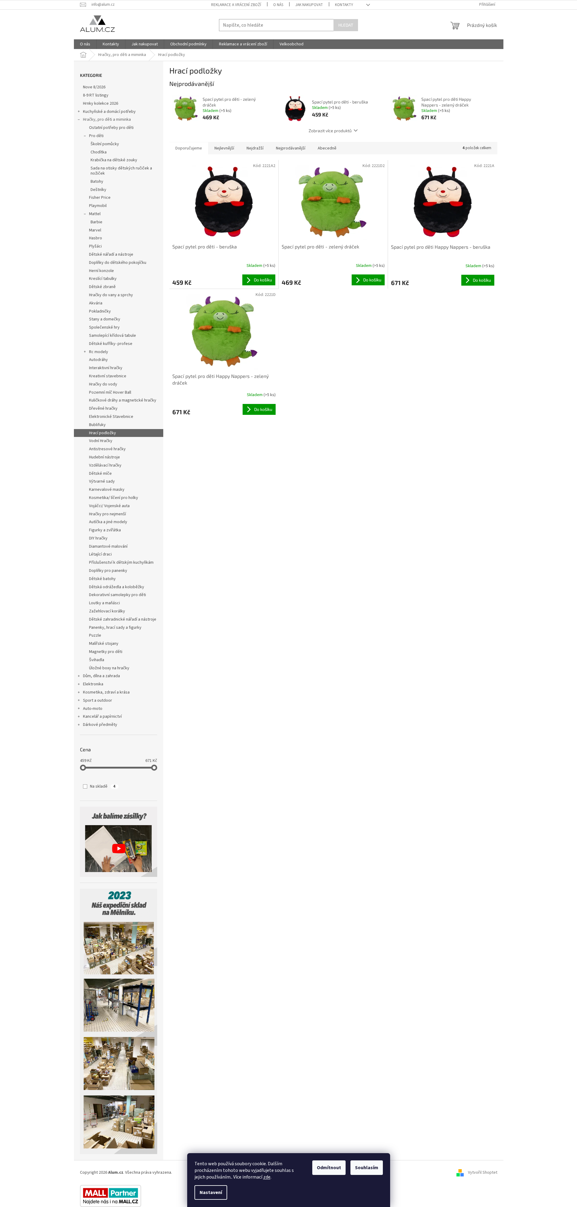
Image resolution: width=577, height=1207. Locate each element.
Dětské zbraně (102, 287)
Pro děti (96, 136)
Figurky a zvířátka (105, 530)
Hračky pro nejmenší (107, 514)
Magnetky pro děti (105, 652)
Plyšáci (95, 246)
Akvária (95, 303)
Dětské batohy (102, 579)
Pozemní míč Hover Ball (110, 392)
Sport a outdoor (97, 700)
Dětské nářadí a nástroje (111, 254)
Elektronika (93, 684)
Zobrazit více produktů (330, 130)
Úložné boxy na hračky (109, 668)
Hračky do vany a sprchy (111, 295)
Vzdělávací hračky (105, 465)
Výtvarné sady (102, 481)
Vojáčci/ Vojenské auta (109, 506)
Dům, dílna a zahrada (101, 676)
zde (266, 1177)
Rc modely (98, 352)
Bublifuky (97, 425)
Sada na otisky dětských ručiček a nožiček (121, 170)
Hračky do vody (103, 384)
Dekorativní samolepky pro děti (117, 595)
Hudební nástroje (104, 457)
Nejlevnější (224, 148)
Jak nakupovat (309, 5)
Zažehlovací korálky (107, 611)
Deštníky (98, 190)
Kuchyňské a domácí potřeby (109, 112)
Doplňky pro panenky (108, 571)
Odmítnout (329, 1167)
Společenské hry (104, 327)
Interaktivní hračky (105, 368)
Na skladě (102, 786)
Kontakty (344, 5)
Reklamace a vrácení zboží (236, 5)
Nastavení (211, 1192)
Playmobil (98, 206)
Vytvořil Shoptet (482, 1172)
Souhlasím (366, 1167)
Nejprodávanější (290, 148)
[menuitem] (85, 44)
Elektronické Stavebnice (111, 417)
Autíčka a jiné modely (108, 522)
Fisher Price (100, 198)
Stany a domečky (104, 319)
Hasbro (95, 238)
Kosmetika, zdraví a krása (106, 692)
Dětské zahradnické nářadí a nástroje (122, 619)
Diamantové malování (108, 546)
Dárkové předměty (100, 725)
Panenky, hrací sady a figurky (115, 628)
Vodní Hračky (100, 441)
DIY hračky (98, 538)
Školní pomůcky (105, 144)
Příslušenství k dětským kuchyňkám (121, 562)
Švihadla (96, 660)
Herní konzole (101, 271)
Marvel (95, 230)
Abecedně (327, 148)
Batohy (97, 182)
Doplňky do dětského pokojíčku (117, 263)
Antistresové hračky (107, 449)
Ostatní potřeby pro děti (111, 128)
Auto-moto (92, 709)
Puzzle (95, 635)
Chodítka (99, 152)
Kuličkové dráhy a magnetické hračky (122, 400)
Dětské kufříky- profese (110, 344)
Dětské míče (100, 474)
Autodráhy (98, 360)
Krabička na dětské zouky (114, 160)
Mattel (95, 214)
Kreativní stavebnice (107, 376)
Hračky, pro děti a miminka (107, 119)
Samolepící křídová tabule (112, 336)
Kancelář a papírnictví (102, 716)
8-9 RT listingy (95, 95)
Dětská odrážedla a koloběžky (116, 587)
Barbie (96, 222)
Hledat (345, 25)
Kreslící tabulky (103, 279)
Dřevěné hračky (103, 408)
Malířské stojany (103, 644)
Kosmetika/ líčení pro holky (113, 498)
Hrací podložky (102, 433)
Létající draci (100, 554)
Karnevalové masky (106, 490)
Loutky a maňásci (104, 603)
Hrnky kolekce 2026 (100, 103)
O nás (278, 5)
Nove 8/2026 (94, 87)
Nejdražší (255, 148)
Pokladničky (100, 311)
